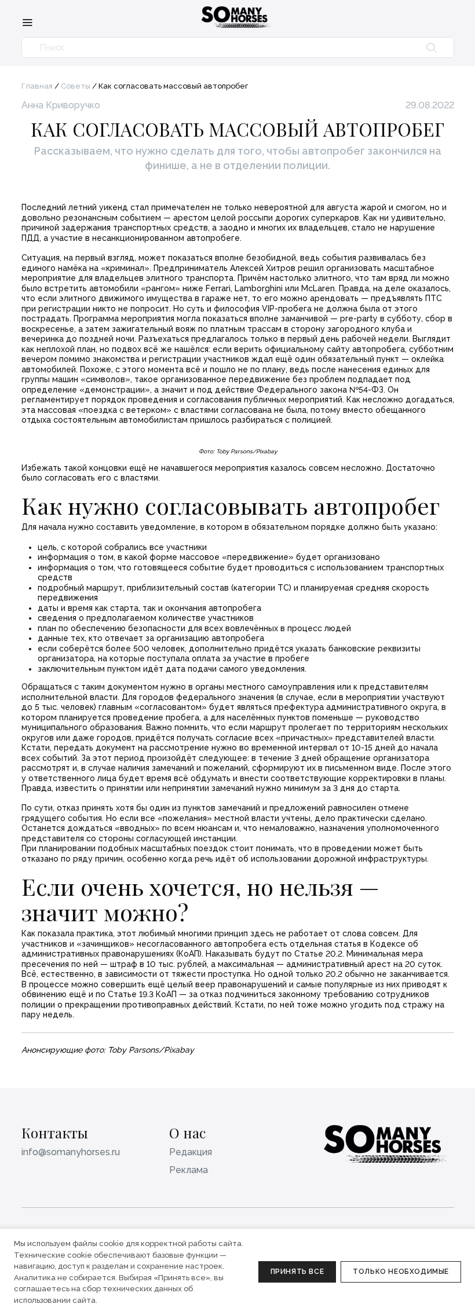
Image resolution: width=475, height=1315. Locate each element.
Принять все (297, 1272)
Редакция (190, 1152)
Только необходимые (401, 1272)
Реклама (188, 1169)
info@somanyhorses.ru (70, 1152)
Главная (37, 86)
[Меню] (27, 22)
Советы (75, 86)
